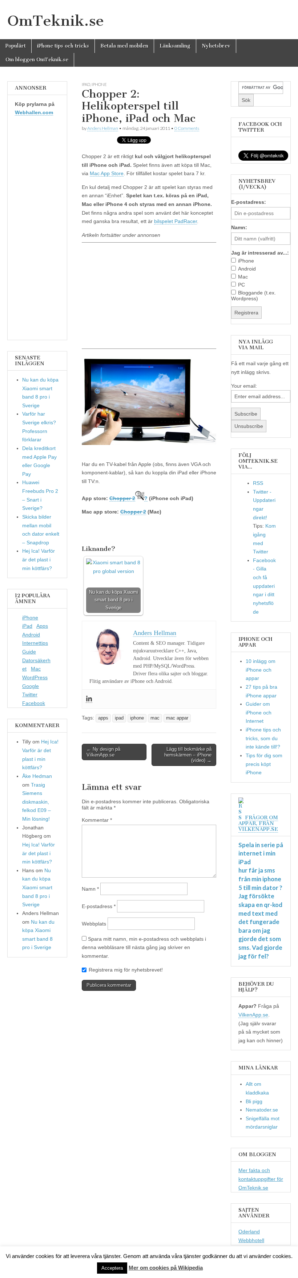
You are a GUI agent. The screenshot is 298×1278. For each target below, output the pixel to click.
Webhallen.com (34, 112)
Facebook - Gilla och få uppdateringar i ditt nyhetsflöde (264, 586)
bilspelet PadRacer (175, 221)
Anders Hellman (102, 128)
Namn (90, 889)
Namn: (239, 227)
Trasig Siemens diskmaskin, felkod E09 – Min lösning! (36, 802)
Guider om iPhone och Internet (258, 712)
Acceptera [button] (112, 1268)
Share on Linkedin (125, 531)
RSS (258, 483)
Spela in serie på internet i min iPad (260, 853)
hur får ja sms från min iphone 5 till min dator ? (260, 878)
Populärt (15, 46)
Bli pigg (254, 1101)
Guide (29, 652)
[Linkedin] (89, 699)
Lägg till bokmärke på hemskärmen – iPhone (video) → (188, 754)
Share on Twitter (108, 531)
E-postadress (99, 906)
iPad (27, 626)
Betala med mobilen (124, 46)
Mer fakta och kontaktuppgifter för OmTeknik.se (260, 1178)
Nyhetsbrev (216, 46)
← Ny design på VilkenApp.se (103, 752)
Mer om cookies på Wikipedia (166, 1268)
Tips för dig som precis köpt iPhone (264, 764)
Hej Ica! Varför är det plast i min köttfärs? (38, 559)
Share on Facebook (90, 531)
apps (103, 718)
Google (30, 686)
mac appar (177, 718)
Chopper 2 (122, 498)
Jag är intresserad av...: (260, 253)
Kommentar (97, 820)
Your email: (244, 386)
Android (31, 635)
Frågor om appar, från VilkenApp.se (258, 823)
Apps (42, 626)
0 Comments (186, 128)
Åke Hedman (37, 776)
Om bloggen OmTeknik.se (36, 60)
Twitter (29, 694)
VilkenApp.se (253, 1015)
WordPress (35, 677)
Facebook (33, 703)
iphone (99, 84)
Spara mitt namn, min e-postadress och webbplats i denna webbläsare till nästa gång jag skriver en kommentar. (144, 947)
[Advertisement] (149, 295)
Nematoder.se (262, 1110)
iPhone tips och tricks (63, 46)
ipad (86, 84)
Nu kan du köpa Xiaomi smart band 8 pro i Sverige (37, 887)
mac (155, 718)
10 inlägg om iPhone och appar (260, 669)
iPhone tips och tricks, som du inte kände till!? (263, 738)
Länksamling (175, 46)
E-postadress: (248, 202)
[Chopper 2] (139, 498)
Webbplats (94, 924)
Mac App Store (107, 173)
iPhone (30, 618)
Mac (36, 669)
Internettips (35, 643)
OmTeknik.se (55, 20)
